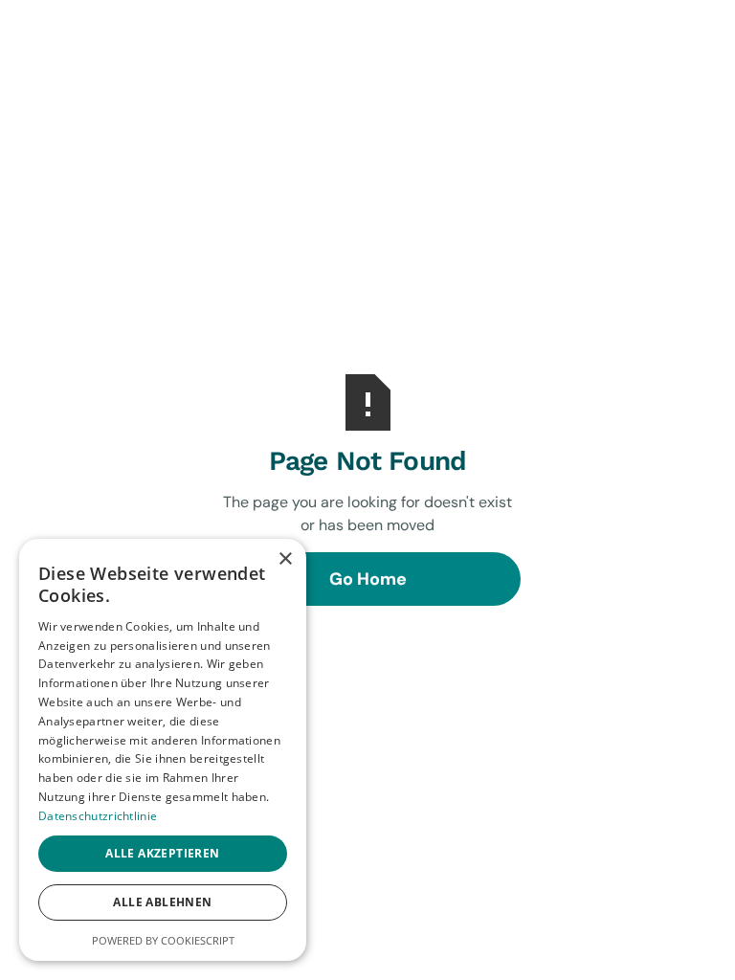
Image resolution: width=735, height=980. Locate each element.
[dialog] (162, 750)
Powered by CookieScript (163, 940)
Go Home (368, 579)
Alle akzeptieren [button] (162, 853)
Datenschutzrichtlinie (97, 816)
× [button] (285, 559)
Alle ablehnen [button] (162, 902)
